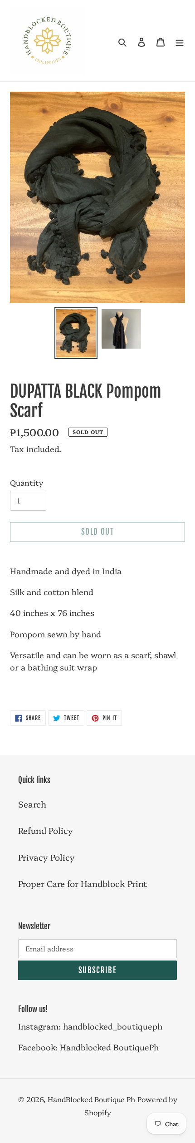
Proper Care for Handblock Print (82, 883)
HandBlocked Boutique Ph (91, 1099)
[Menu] (179, 41)
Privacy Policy (46, 857)
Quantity (26, 482)
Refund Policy (45, 830)
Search (32, 804)
